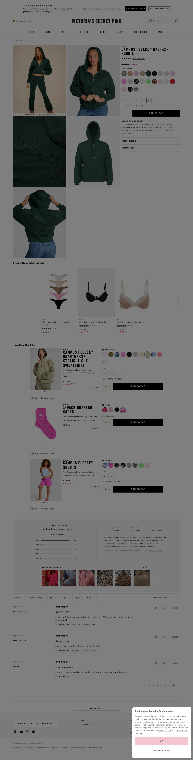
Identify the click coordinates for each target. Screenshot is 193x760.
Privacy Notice (164, 730)
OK (161, 741)
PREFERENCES (161, 750)
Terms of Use (181, 730)
